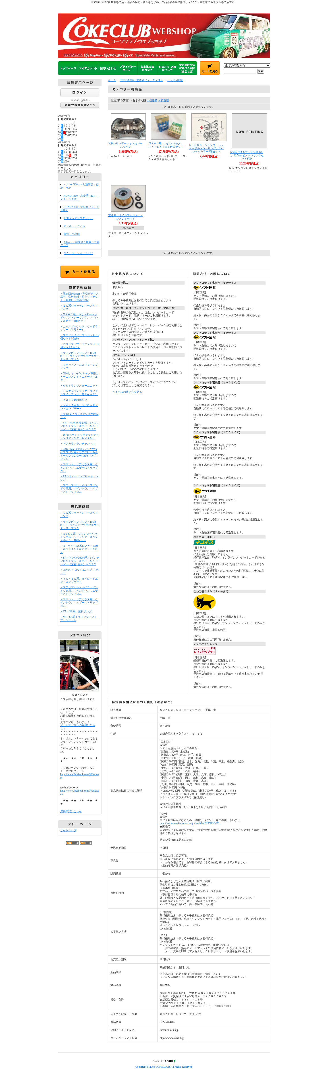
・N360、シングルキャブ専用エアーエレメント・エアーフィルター (79, 377)
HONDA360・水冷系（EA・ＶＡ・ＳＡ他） (78, 197)
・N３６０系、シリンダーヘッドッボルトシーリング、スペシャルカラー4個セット (79, 317)
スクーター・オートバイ (78, 253)
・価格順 (152, 100)
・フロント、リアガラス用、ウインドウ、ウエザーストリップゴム (79, 467)
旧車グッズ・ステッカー (78, 218)
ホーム (112, 80)
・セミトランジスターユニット (79, 385)
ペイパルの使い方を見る (127, 391)
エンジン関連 (175, 80)
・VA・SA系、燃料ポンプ (75, 611)
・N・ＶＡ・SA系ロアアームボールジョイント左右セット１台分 (79, 549)
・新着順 (163, 100)
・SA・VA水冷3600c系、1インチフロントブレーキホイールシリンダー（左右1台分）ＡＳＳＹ (79, 426)
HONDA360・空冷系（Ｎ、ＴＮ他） (79, 209)
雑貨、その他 (72, 234)
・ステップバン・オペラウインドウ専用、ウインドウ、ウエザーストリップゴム (79, 488)
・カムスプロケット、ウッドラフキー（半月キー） (79, 328)
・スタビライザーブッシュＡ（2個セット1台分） (79, 337)
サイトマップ (68, 830)
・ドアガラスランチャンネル (77, 443)
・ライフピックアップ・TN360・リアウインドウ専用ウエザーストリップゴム (79, 356)
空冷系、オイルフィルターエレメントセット (125, 217)
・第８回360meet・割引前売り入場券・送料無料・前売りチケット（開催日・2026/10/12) (79, 297)
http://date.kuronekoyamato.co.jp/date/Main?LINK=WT (189, 823)
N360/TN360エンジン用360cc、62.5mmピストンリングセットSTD (247, 155)
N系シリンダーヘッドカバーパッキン (125, 145)
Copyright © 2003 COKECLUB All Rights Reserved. (164, 1066)
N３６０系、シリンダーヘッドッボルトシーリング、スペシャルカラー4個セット (206, 148)
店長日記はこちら (71, 811)
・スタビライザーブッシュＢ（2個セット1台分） (79, 345)
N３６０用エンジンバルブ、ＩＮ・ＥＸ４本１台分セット (166, 145)
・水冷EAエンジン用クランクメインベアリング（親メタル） (79, 436)
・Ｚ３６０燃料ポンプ (73, 399)
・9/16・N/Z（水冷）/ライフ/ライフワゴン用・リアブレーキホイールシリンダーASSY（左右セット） (79, 454)
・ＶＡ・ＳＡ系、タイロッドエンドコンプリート (79, 407)
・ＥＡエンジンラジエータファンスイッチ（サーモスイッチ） (79, 392)
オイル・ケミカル (74, 226)
